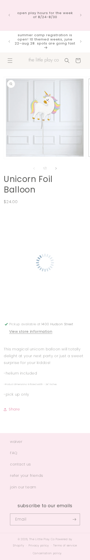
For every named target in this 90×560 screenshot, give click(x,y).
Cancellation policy (47, 553)
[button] (10, 60)
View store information (30, 331)
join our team (23, 487)
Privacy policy (38, 545)
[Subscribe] (74, 519)
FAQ (14, 452)
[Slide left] (34, 168)
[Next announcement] (80, 15)
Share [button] (14, 409)
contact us (20, 464)
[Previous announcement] (9, 15)
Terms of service (65, 545)
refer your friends (26, 475)
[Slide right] (56, 168)
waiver (16, 441)
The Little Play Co (42, 539)
